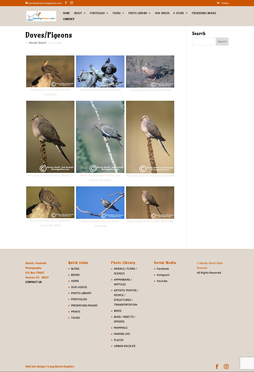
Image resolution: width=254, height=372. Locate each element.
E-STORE (178, 13)
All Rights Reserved (209, 272)
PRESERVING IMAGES (204, 13)
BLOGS (75, 268)
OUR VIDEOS (162, 13)
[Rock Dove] (100, 71)
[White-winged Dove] (100, 137)
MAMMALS (120, 327)
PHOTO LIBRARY (137, 13)
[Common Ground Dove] (150, 71)
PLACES (118, 340)
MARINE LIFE (122, 333)
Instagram (163, 274)
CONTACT (68, 19)
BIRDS (117, 310)
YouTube (162, 281)
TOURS (116, 13)
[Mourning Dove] (50, 71)
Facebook (163, 268)
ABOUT (78, 13)
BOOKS (75, 274)
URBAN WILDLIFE (125, 346)
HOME (66, 13)
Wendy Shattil (37, 42)
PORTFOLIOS (97, 13)
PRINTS (75, 311)
